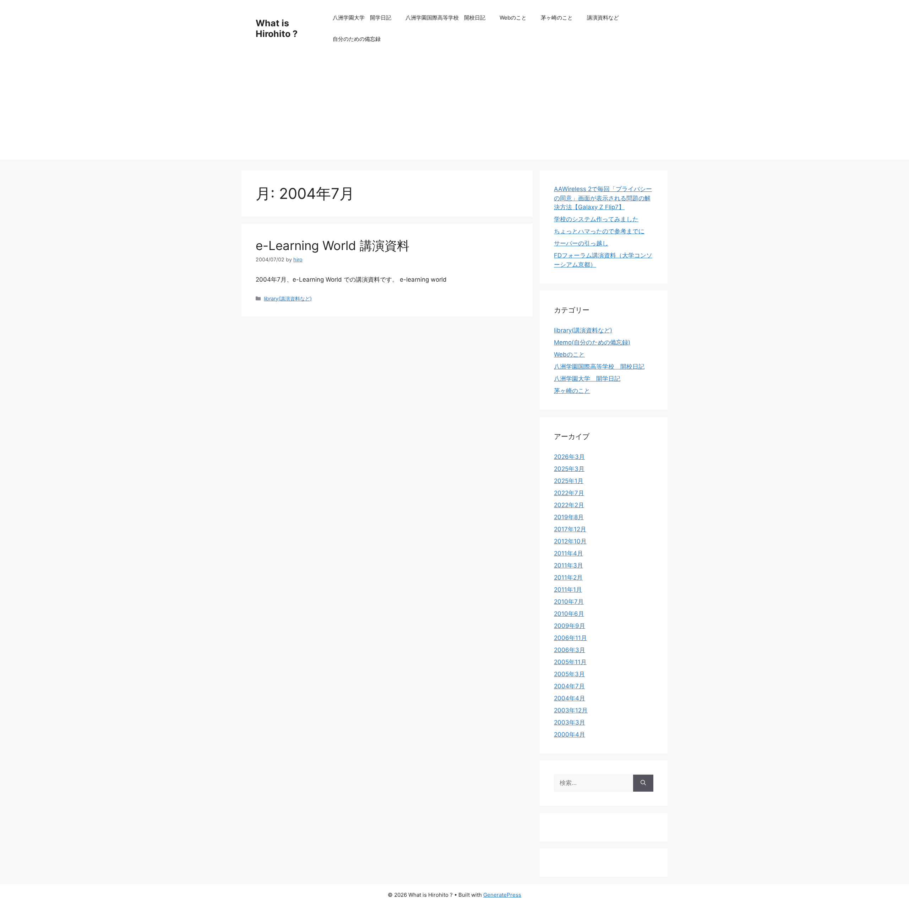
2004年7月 (569, 686)
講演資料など (603, 17)
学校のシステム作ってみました (596, 219)
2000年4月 (569, 734)
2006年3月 (569, 649)
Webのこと (513, 17)
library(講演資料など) (288, 298)
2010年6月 (569, 613)
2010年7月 (569, 601)
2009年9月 (569, 625)
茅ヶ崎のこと (557, 17)
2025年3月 (569, 468)
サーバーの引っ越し (581, 243)
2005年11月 (570, 662)
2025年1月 (568, 480)
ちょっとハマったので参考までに (599, 231)
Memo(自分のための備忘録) (592, 342)
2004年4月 (569, 698)
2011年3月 (568, 565)
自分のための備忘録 (357, 39)
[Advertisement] (454, 110)
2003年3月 (569, 722)
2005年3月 (569, 674)
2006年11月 (570, 637)
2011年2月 (568, 577)
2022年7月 (569, 493)
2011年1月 (568, 589)
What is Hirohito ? (277, 28)
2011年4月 (568, 553)
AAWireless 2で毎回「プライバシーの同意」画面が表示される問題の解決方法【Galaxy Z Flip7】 (603, 198)
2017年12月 (570, 529)
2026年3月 (569, 456)
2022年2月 (569, 505)
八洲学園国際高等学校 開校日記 (445, 17)
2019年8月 (569, 517)
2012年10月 (570, 541)
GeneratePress (502, 894)
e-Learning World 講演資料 (332, 245)
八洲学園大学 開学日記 (362, 17)
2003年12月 (571, 710)
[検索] (643, 783)
